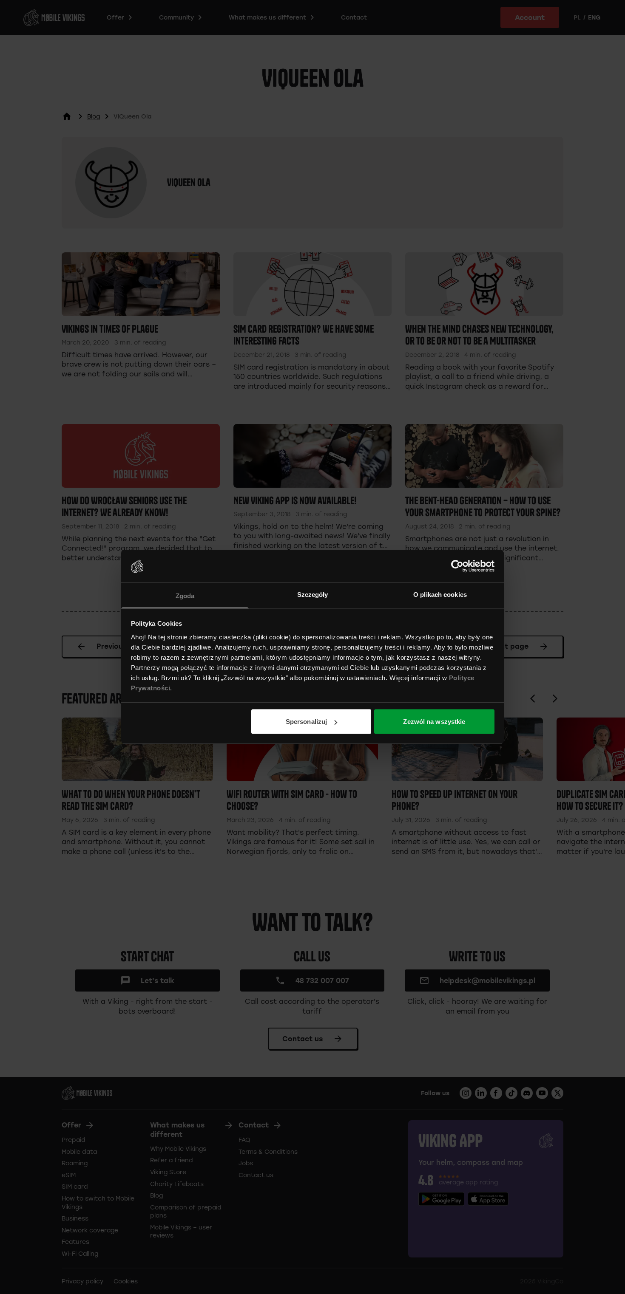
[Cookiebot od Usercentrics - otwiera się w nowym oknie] (457, 566)
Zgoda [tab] (185, 595)
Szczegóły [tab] (312, 594)
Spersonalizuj (306, 721)
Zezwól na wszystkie (434, 721)
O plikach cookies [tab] (440, 594)
